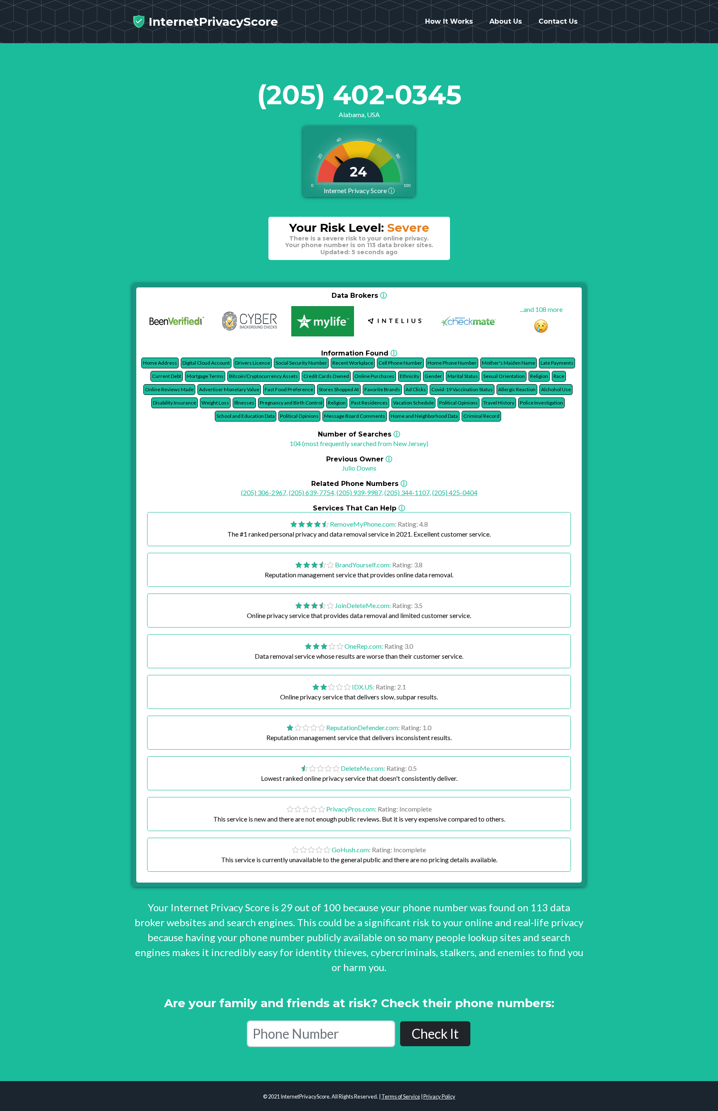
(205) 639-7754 (311, 492)
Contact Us (558, 21)
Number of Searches (359, 434)
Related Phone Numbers (359, 484)
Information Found (359, 353)
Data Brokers (359, 295)
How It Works (449, 21)
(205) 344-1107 (407, 492)
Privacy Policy (439, 1096)
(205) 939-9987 (359, 492)
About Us (505, 21)
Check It (435, 1033)
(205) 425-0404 (454, 492)
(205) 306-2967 (263, 492)
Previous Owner (359, 459)
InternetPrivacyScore (211, 22)
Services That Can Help (359, 508)
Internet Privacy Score (359, 190)
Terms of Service (400, 1096)
